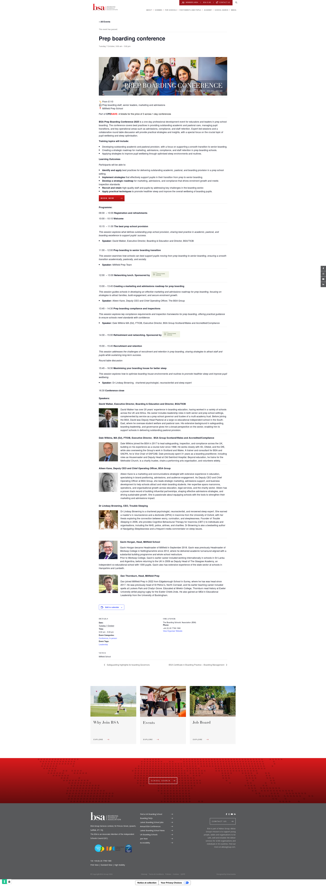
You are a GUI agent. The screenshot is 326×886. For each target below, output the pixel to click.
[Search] (236, 2)
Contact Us (224, 2)
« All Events (104, 21)
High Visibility (119, 865)
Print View (94, 865)
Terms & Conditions (156, 874)
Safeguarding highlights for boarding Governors (128, 664)
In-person (113, 638)
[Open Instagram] (323, 274)
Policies (168, 874)
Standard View (106, 865)
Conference (103, 638)
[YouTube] (232, 814)
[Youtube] (323, 279)
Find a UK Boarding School (151, 814)
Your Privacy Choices (171, 882)
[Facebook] (226, 814)
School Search (161, 780)
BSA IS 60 (207, 2)
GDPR (183, 874)
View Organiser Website (172, 631)
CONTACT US (219, 821)
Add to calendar (112, 607)
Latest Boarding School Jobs (152, 822)
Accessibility (145, 842)
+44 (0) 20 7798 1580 (102, 861)
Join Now (144, 838)
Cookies (176, 874)
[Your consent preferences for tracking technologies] (9, 881)
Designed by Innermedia (226, 874)
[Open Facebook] (323, 268)
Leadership (103, 644)
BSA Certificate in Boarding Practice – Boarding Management (197, 664)
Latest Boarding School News (152, 830)
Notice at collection (147, 882)
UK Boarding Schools (149, 834)
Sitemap (144, 874)
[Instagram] (229, 814)
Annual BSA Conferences (150, 826)
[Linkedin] (323, 284)
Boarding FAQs (146, 818)
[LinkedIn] (235, 814)
